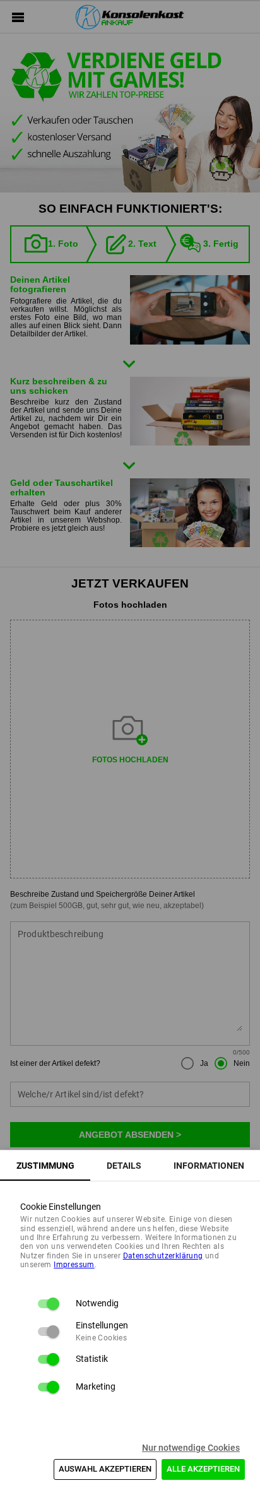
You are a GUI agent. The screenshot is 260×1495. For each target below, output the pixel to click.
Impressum (74, 1264)
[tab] (45, 1165)
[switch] (48, 1303)
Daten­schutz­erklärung (163, 1255)
